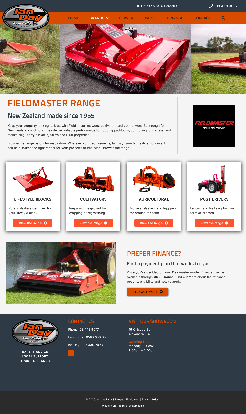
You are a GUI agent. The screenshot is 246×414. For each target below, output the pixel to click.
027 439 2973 (92, 345)
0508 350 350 (97, 337)
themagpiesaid (135, 405)
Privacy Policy (150, 399)
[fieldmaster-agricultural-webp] (154, 167)
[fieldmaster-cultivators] (93, 167)
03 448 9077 (89, 329)
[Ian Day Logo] (26, 5)
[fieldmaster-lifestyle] (33, 167)
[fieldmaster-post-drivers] (214, 167)
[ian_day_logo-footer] (35, 320)
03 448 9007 (226, 6)
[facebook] (71, 353)
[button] (225, 18)
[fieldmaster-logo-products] (214, 106)
